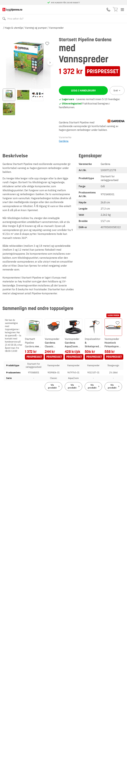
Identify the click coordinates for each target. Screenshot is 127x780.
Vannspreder (56, 27)
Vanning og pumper (36, 27)
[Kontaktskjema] (108, 10)
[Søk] (4, 18)
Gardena (63, 141)
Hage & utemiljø (14, 27)
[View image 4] (9, 109)
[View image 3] (37, 95)
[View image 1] (9, 95)
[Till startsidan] (12, 9)
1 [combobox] (116, 90)
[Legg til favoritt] (47, 43)
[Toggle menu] (122, 9)
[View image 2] (23, 95)
